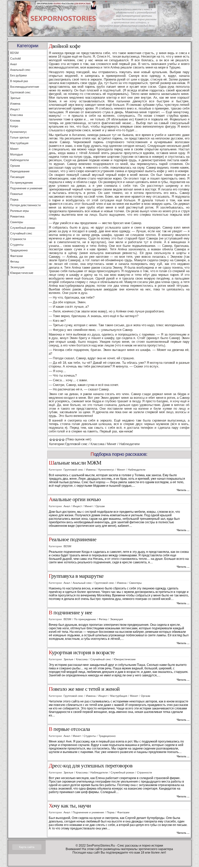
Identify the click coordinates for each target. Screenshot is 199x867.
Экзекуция (17, 267)
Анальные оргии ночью (75, 499)
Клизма (15, 120)
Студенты (17, 244)
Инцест (15, 109)
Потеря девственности (25, 205)
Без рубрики (18, 75)
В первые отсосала (69, 729)
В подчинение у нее (70, 613)
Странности (18, 239)
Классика (16, 115)
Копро (14, 126)
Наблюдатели (19, 160)
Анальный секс (20, 69)
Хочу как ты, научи (70, 806)
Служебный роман (22, 227)
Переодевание (20, 171)
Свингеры (16, 222)
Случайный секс (21, 233)
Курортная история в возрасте (82, 652)
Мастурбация (19, 143)
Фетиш (14, 261)
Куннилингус (18, 131)
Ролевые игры (19, 210)
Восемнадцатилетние (24, 86)
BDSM (14, 52)
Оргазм (15, 165)
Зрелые (15, 98)
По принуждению (21, 182)
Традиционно (19, 250)
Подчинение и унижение (26, 188)
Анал (13, 64)
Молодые (16, 154)
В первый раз (19, 81)
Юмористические (21, 272)
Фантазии (16, 256)
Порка (14, 199)
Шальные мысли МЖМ (75, 463)
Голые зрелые (19, 137)
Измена (15, 103)
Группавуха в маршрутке (76, 576)
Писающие (17, 177)
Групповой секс (20, 92)
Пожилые (16, 193)
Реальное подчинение (72, 539)
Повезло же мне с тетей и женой (84, 689)
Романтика (17, 216)
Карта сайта (26, 847)
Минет (14, 148)
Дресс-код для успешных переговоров (91, 766)
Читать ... (183, 490)
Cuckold (15, 58)
